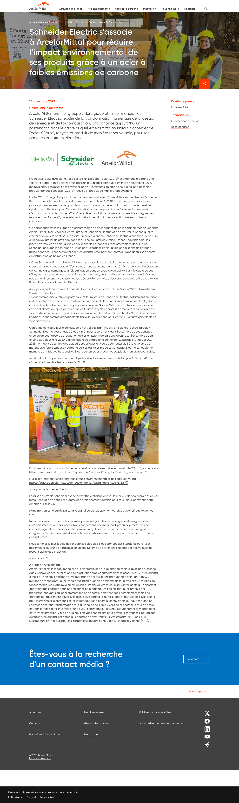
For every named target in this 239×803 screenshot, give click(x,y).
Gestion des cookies (96, 723)
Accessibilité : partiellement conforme (161, 723)
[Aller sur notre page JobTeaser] (204, 744)
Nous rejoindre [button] (170, 8)
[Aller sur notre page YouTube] (204, 736)
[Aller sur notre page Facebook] (204, 721)
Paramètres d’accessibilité (44, 734)
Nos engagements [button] (99, 8)
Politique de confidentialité (155, 712)
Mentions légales (94, 712)
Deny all (31, 797)
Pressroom (193, 658)
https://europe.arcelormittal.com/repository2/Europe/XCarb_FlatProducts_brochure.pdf (87, 472)
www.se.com (37, 558)
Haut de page (197, 691)
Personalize (47, 797)
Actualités (35, 712)
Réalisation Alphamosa (40, 758)
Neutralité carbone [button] (126, 8)
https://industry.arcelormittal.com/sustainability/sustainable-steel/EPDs (77, 482)
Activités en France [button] (70, 8)
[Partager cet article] (204, 84)
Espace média (179, 107)
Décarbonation (180, 126)
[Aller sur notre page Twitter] (204, 713)
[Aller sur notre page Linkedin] (204, 729)
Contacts (34, 723)
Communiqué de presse (185, 121)
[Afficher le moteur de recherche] (206, 8)
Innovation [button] (149, 8)
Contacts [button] (189, 8)
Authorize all (15, 797)
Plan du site (91, 734)
